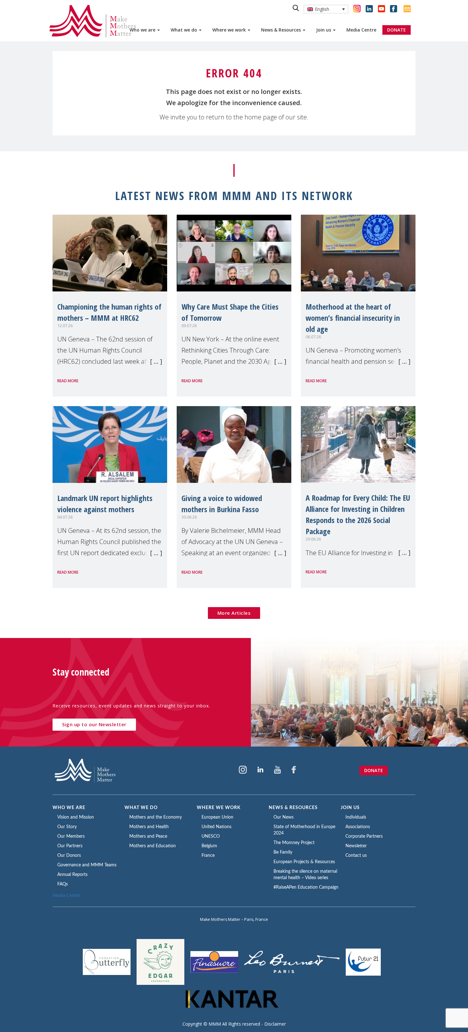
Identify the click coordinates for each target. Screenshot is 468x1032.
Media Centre (361, 30)
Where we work (229, 30)
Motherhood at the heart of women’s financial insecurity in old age (353, 317)
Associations (357, 827)
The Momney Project (294, 843)
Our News (283, 817)
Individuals (355, 817)
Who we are (143, 30)
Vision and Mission (75, 817)
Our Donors (69, 855)
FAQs (62, 884)
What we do (184, 30)
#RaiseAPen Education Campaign (305, 887)
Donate (373, 770)
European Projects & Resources (304, 862)
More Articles (234, 613)
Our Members (71, 836)
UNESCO (211, 836)
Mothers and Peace (148, 836)
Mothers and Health (149, 827)
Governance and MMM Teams (87, 865)
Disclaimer (275, 1024)
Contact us (356, 855)
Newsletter (356, 846)
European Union (217, 817)
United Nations (216, 827)
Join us (324, 30)
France (208, 855)
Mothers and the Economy (155, 817)
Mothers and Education (152, 846)
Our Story (67, 827)
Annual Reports (72, 874)
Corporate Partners (364, 836)
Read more (67, 380)
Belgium (209, 846)
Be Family (282, 852)
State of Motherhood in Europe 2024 (304, 830)
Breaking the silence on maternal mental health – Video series (305, 874)
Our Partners (69, 846)
